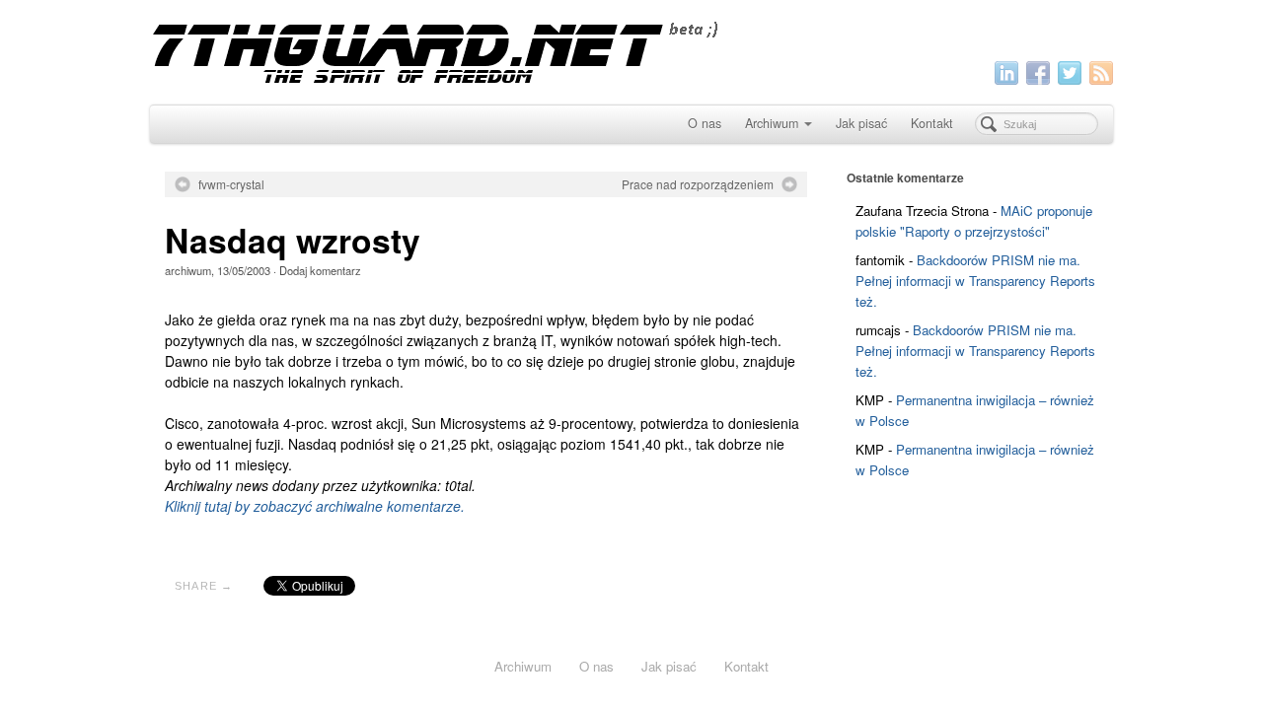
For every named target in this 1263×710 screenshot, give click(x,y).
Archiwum (771, 123)
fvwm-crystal (231, 184)
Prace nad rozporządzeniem (698, 184)
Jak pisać (861, 123)
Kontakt (932, 123)
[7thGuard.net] (631, 50)
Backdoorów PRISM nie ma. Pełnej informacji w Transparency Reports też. (975, 280)
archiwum (188, 270)
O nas (704, 123)
